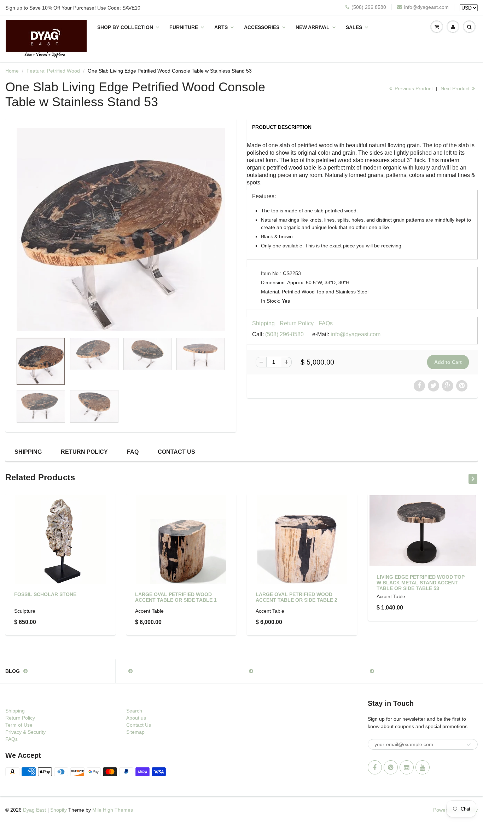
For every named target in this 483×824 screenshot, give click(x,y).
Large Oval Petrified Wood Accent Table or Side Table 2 (296, 597)
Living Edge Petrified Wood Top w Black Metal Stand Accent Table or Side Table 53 (421, 582)
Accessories (261, 27)
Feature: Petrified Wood (53, 71)
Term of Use (19, 725)
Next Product (456, 88)
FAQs (326, 323)
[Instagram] (407, 767)
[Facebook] (375, 767)
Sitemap (135, 732)
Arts (221, 27)
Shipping (263, 323)
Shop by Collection (125, 27)
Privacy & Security (25, 732)
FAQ (133, 452)
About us (136, 718)
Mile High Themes (112, 810)
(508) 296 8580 (368, 7)
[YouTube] (422, 767)
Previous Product (413, 88)
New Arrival (313, 27)
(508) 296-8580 (284, 334)
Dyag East (34, 810)
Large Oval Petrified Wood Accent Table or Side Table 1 (176, 597)
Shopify (58, 810)
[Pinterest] (391, 767)
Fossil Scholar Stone (45, 594)
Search (134, 711)
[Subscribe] (468, 744)
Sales (354, 27)
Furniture (183, 27)
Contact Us (176, 452)
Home (12, 71)
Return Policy (297, 323)
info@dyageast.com (426, 7)
